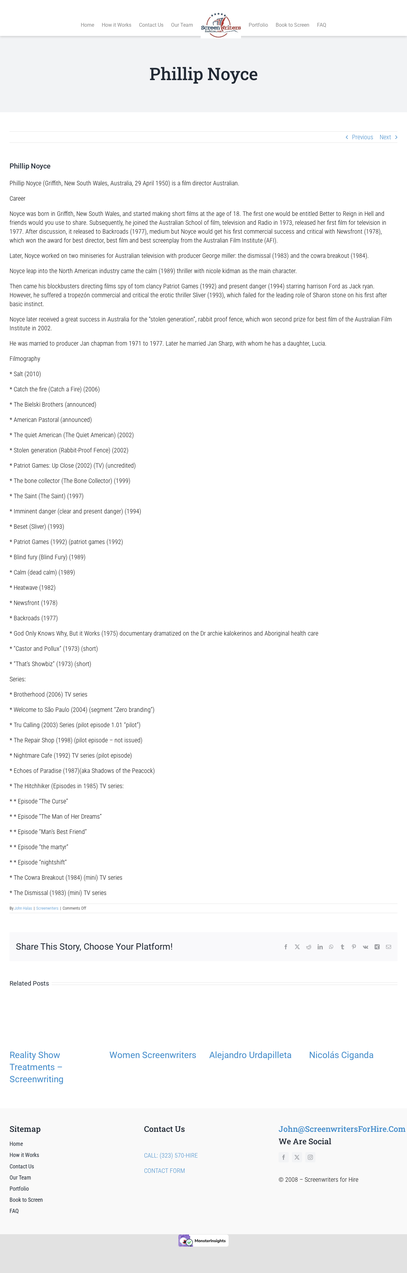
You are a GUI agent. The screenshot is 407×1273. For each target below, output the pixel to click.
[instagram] (310, 1157)
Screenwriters (47, 908)
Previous (362, 137)
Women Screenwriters (152, 1055)
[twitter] (297, 1157)
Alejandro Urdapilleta (250, 1055)
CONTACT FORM (164, 1170)
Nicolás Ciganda (341, 1055)
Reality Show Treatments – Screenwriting (37, 1067)
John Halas (23, 908)
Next (385, 137)
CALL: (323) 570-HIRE (171, 1155)
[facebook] (284, 1157)
